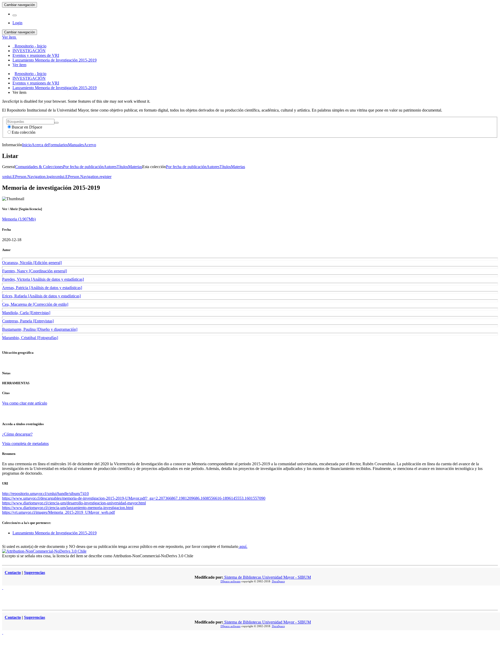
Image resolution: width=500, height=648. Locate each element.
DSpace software (231, 581)
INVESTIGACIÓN (29, 78)
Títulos (122, 166)
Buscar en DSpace (27, 127)
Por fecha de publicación (83, 166)
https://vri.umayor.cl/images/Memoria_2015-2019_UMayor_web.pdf (58, 512)
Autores (110, 166)
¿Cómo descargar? (17, 434)
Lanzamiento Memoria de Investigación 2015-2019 (54, 87)
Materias (135, 166)
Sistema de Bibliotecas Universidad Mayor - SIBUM (267, 577)
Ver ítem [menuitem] (19, 65)
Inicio (27, 145)
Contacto (13, 572)
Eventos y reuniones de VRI (35, 83)
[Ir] (56, 123)
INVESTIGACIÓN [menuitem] (29, 50)
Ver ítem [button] (9, 37)
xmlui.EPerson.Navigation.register (83, 176)
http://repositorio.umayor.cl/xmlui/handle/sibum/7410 (45, 493)
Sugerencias (34, 572)
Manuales (76, 145)
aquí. (242, 546)
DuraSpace (278, 581)
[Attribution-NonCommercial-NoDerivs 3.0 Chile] (44, 551)
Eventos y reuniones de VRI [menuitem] (35, 55)
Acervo (90, 145)
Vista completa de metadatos (25, 443)
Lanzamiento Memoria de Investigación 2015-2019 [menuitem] (54, 60)
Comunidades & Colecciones (39, 166)
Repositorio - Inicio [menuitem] (29, 46)
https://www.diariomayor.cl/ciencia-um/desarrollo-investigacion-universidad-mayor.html (74, 503)
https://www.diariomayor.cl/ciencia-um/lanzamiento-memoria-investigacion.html (67, 507)
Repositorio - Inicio (30, 73)
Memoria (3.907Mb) (19, 219)
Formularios (58, 145)
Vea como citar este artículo (24, 403)
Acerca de (40, 145)
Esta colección (23, 132)
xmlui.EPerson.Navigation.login (28, 176)
